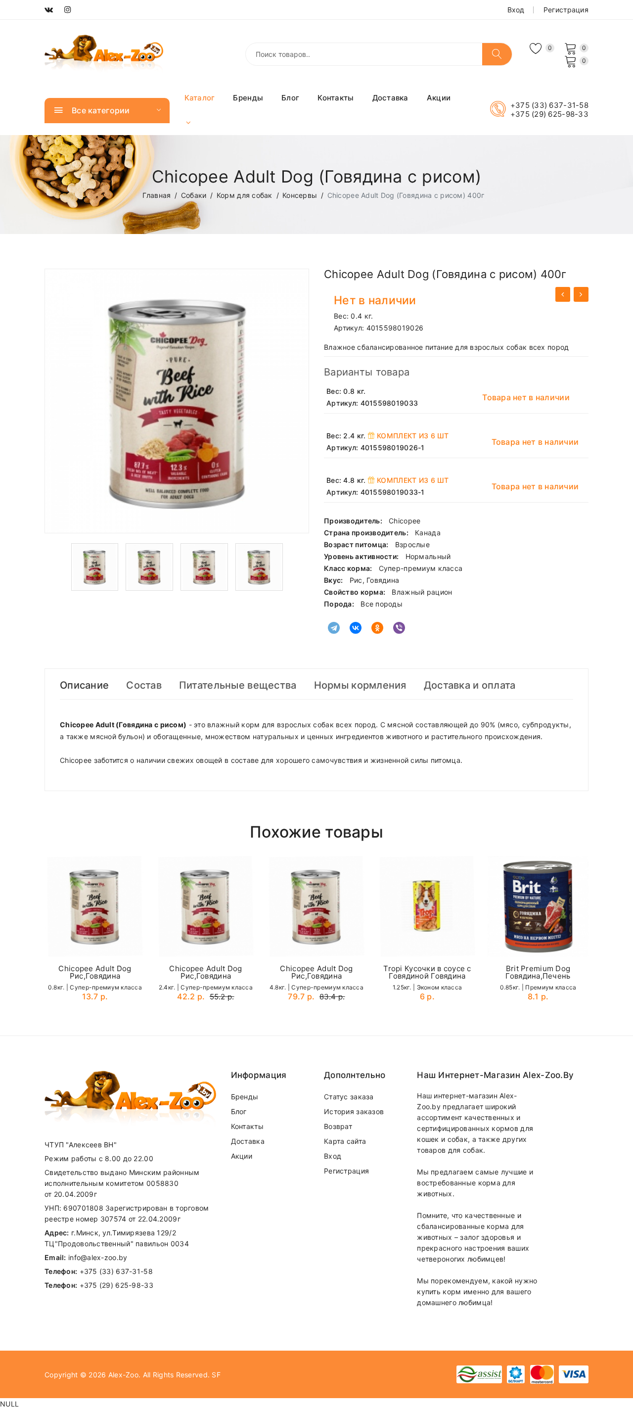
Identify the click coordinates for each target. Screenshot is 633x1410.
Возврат (338, 1126)
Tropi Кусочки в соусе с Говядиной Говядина (427, 972)
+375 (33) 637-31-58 (549, 105)
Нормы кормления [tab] (360, 685)
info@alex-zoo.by (97, 1257)
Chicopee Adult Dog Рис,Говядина (94, 972)
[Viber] (399, 628)
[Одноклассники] (377, 628)
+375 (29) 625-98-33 (549, 114)
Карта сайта (345, 1141)
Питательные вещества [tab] (238, 685)
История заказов (354, 1111)
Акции (439, 97)
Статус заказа (349, 1096)
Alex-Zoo (123, 1374)
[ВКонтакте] (355, 628)
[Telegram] (334, 628)
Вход (516, 9)
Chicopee (404, 521)
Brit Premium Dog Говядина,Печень (537, 972)
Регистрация (565, 9)
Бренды (248, 97)
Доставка (390, 97)
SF (216, 1374)
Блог (290, 97)
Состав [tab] (144, 685)
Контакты (335, 97)
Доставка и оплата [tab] (470, 685)
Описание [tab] (84, 685)
